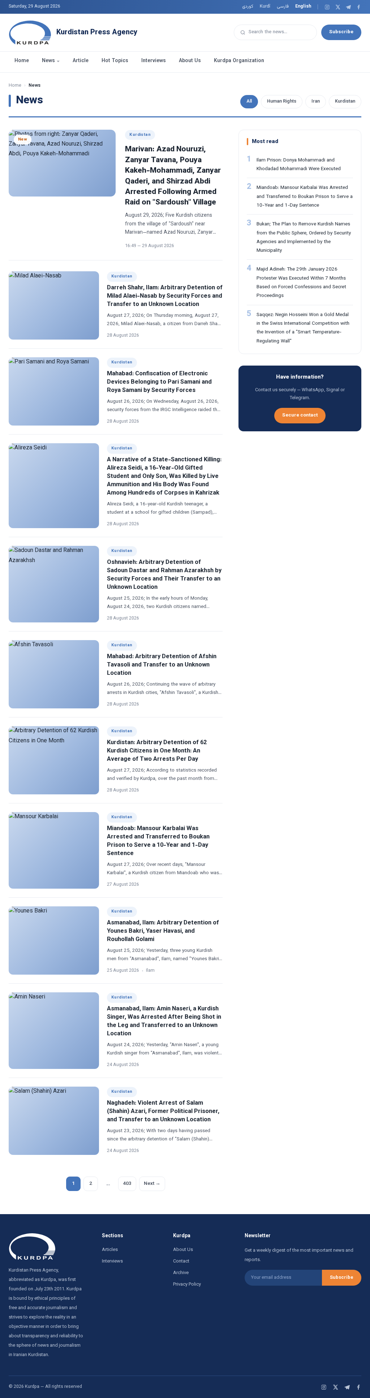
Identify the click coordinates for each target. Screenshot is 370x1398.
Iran (315, 101)
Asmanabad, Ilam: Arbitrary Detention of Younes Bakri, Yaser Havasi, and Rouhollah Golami (163, 931)
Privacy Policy (187, 1284)
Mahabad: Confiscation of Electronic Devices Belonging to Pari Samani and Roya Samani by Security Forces (159, 382)
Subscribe (341, 32)
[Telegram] (348, 7)
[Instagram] (327, 7)
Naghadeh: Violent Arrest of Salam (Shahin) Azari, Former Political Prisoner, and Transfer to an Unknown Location (163, 1112)
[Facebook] (358, 7)
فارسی (283, 6)
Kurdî (265, 6)
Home (21, 61)
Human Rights (281, 101)
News (48, 61)
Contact (181, 1261)
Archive (181, 1273)
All (249, 101)
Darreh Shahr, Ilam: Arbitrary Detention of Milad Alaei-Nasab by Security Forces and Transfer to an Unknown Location (165, 296)
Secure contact (300, 415)
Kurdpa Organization (239, 61)
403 (127, 1183)
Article (81, 61)
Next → (152, 1183)
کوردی (247, 6)
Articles (110, 1250)
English (303, 6)
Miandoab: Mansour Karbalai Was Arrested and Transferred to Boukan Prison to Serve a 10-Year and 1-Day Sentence (158, 841)
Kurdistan (345, 101)
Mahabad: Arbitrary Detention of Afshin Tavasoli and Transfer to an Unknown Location (161, 665)
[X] (337, 7)
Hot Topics (115, 61)
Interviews (153, 61)
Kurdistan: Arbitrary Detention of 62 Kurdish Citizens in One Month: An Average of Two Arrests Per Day (157, 751)
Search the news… (268, 32)
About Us (190, 61)
